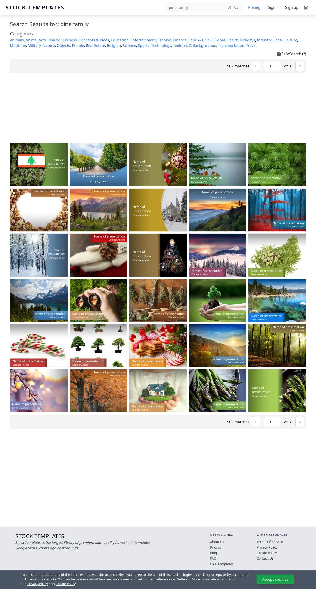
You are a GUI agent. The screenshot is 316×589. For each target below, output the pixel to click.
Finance (180, 40)
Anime (31, 40)
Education (120, 40)
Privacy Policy (37, 584)
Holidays (247, 40)
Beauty (53, 40)
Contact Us (265, 558)
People (78, 45)
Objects (63, 45)
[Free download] (54, 182)
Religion (114, 45)
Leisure (291, 40)
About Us (217, 542)
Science (129, 45)
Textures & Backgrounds (194, 45)
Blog (213, 553)
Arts (42, 40)
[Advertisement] (158, 108)
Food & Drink (200, 40)
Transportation (231, 45)
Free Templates (222, 564)
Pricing (254, 7)
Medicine (18, 45)
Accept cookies (275, 579)
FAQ (213, 558)
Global (219, 40)
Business (69, 40)
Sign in (274, 7)
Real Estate (95, 45)
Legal (278, 40)
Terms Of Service (270, 542)
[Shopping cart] (305, 7)
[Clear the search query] (229, 7)
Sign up (291, 7)
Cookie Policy (65, 584)
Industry (264, 40)
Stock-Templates (17, 7)
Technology (161, 45)
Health (232, 40)
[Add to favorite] (45, 182)
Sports (143, 45)
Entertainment (143, 40)
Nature (49, 45)
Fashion (164, 40)
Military (34, 45)
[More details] (62, 182)
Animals (17, 40)
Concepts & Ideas (94, 40)
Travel (251, 45)
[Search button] (236, 7)
